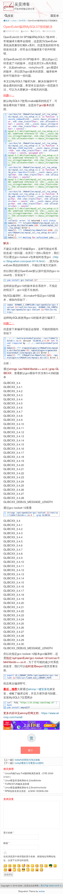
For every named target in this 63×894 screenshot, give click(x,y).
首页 (8, 20)
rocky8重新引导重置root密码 (29, 763)
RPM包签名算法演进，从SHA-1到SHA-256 (26, 791)
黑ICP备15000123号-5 (51, 885)
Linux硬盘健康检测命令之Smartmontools (25, 787)
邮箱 (6, 843)
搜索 (10, 15)
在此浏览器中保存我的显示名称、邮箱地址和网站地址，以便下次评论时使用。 (29, 858)
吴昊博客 (22, 4)
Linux (14, 20)
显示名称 (8, 832)
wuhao (26, 31)
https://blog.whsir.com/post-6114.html (30, 259)
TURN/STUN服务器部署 (17, 783)
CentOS (22, 20)
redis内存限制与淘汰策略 (27, 759)
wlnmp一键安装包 (39, 689)
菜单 (56, 15)
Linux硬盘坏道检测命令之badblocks (23, 780)
